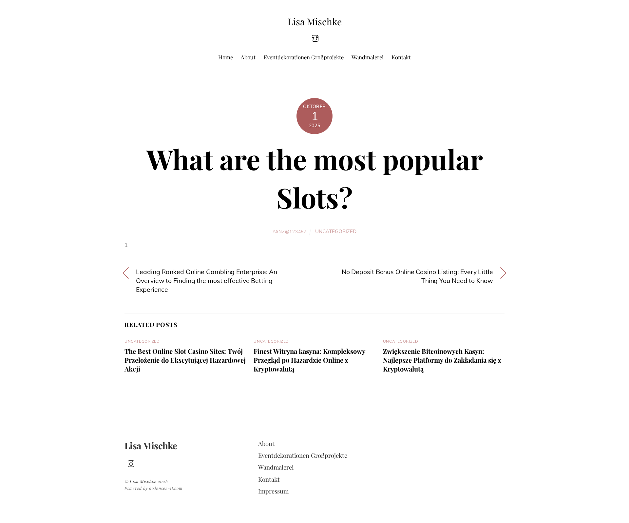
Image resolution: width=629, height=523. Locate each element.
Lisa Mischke (143, 481)
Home (225, 57)
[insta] (315, 37)
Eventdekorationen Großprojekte (304, 57)
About (248, 57)
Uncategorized (335, 231)
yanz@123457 (289, 231)
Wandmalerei (368, 57)
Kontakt (401, 57)
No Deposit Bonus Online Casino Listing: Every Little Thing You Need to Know (417, 276)
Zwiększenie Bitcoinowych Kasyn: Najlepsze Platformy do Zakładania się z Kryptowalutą (442, 360)
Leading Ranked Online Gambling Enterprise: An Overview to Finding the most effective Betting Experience (206, 280)
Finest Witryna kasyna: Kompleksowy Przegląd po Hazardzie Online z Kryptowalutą (309, 360)
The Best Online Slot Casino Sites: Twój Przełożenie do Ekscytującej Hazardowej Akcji (185, 360)
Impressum (273, 491)
